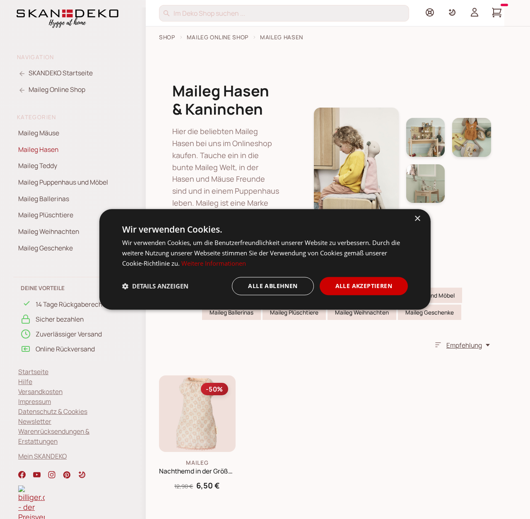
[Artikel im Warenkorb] (496, 12)
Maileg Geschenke (45, 247)
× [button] (417, 219)
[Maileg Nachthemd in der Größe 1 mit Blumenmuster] (197, 413)
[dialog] (265, 259)
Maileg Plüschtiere (45, 214)
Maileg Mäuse (38, 132)
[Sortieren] (438, 344)
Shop (167, 37)
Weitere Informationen (213, 263)
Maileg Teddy (37, 165)
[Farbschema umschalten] (452, 12)
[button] (82, 475)
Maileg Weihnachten (48, 231)
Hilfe (25, 381)
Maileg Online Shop (217, 37)
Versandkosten (40, 391)
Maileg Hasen (38, 149)
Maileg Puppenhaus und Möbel (63, 182)
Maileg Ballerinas (43, 198)
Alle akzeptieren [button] (363, 286)
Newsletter (34, 421)
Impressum (34, 401)
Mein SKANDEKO (42, 456)
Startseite (33, 371)
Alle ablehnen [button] (272, 286)
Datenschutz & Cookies (52, 411)
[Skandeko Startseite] (67, 17)
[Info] (429, 12)
